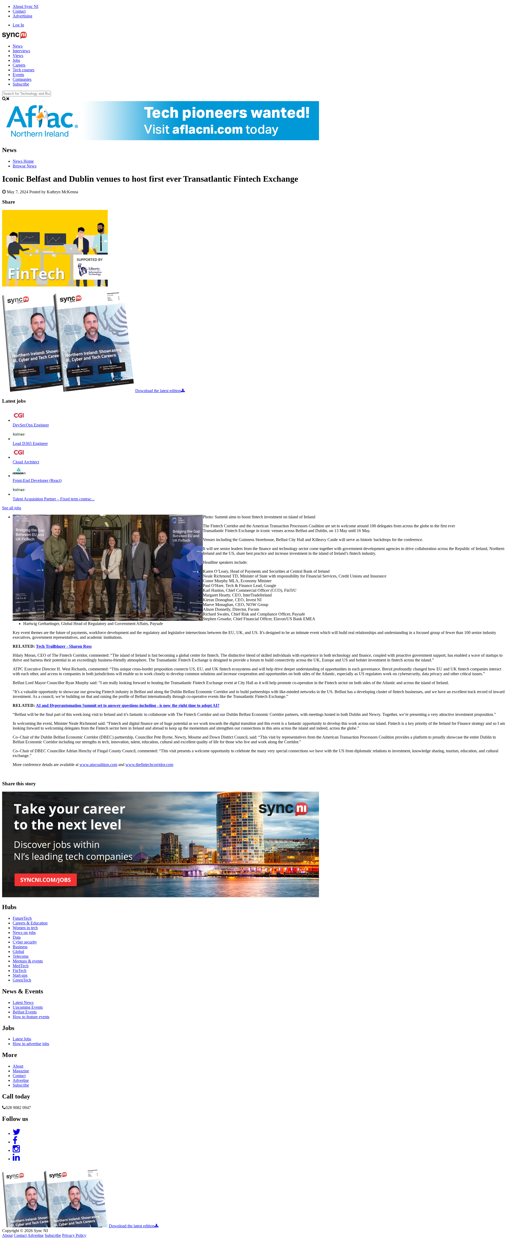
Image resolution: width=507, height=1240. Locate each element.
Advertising (22, 16)
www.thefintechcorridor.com (149, 764)
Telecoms (21, 956)
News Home (23, 161)
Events (18, 74)
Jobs (16, 60)
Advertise (21, 1080)
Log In (18, 25)
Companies (22, 79)
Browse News (24, 166)
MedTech (21, 966)
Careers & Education (30, 923)
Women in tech (25, 928)
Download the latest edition (158, 390)
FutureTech (22, 918)
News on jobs (24, 932)
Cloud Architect (26, 462)
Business (20, 947)
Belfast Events (25, 1012)
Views (18, 55)
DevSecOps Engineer (31, 425)
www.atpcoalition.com (98, 764)
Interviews (21, 51)
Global (18, 951)
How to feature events (31, 1016)
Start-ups (20, 975)
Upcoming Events (28, 1007)
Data (17, 937)
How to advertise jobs (31, 1043)
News (17, 46)
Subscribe (21, 84)
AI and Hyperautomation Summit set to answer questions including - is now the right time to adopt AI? (127, 705)
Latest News (23, 1002)
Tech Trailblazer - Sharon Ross (64, 646)
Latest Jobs (22, 1039)
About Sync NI (25, 6)
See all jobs (11, 508)
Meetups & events (28, 961)
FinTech (19, 970)
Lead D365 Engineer (30, 443)
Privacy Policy (74, 1235)
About (18, 1066)
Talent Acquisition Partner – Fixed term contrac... (54, 499)
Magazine (21, 1071)
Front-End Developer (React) (37, 480)
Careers (19, 65)
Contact (19, 11)
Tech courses (23, 70)
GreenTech (22, 980)
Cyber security (25, 942)
